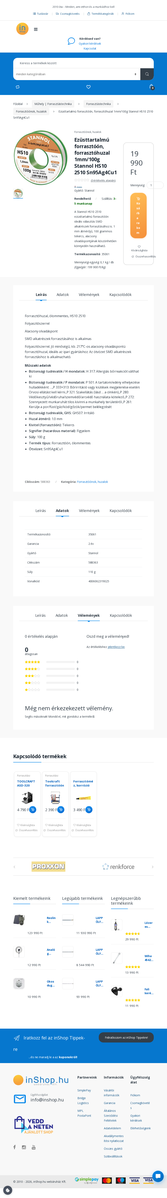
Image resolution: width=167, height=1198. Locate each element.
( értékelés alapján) (103, 180)
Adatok (63, 295)
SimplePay (84, 1090)
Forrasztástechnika (98, 104)
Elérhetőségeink (140, 1128)
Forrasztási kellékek (23, 777)
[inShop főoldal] (22, 29)
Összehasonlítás (145, 256)
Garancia (109, 1103)
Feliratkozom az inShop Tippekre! (126, 1037)
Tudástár (42, 13)
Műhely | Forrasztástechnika (53, 104)
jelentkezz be (116, 647)
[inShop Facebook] (14, 1147)
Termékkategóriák (103, 13)
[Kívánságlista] (88, 87)
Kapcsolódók (120, 295)
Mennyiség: (137, 185)
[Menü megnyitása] (36, 29)
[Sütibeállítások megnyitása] (7, 1190)
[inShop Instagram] (24, 1147)
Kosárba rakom (138, 218)
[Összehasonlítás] (17, 87)
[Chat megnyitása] (158, 1176)
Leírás (41, 295)
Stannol (89, 190)
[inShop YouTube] (34, 1147)
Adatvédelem (112, 1128)
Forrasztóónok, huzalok (31, 111)
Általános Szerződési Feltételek (111, 1115)
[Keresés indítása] (147, 74)
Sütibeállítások (113, 1156)
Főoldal (18, 104)
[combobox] (83, 63)
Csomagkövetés (70, 13)
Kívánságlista (139, 250)
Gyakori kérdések (90, 43)
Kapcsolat (90, 48)
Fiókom (130, 13)
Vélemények (89, 295)
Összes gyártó (113, 1149)
